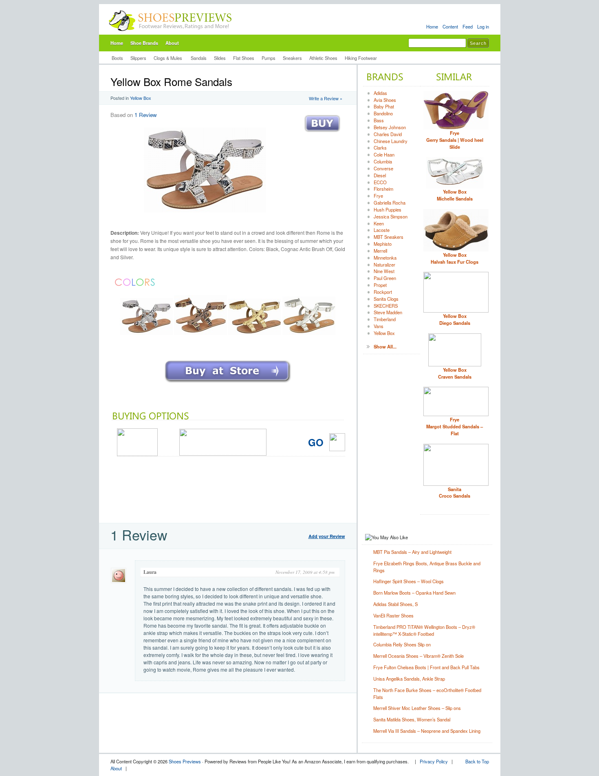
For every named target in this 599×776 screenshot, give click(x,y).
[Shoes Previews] (170, 33)
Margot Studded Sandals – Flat (454, 426)
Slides (220, 58)
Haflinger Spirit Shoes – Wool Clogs (408, 581)
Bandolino (383, 113)
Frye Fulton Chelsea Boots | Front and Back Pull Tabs (426, 667)
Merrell (380, 250)
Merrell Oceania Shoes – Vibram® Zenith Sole (418, 656)
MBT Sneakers (388, 237)
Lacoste (382, 230)
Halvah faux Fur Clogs (454, 258)
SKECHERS (386, 305)
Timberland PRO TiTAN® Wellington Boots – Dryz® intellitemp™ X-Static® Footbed (424, 630)
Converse (383, 168)
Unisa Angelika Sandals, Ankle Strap (409, 678)
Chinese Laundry (390, 141)
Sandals (198, 58)
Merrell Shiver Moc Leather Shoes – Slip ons (417, 708)
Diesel (380, 175)
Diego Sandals (454, 319)
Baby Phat (384, 106)
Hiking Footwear (361, 58)
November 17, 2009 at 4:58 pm (305, 572)
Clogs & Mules (168, 58)
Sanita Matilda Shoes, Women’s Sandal (411, 719)
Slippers (138, 58)
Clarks (380, 147)
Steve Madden (388, 312)
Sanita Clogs (386, 298)
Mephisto (383, 243)
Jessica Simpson (390, 216)
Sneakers (292, 58)
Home (432, 26)
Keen (379, 223)
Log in (483, 26)
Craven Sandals (454, 373)
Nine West (384, 271)
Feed (467, 26)
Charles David (388, 134)
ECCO (380, 182)
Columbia (383, 161)
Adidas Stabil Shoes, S (395, 604)
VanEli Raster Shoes (393, 615)
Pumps (268, 58)
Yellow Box (140, 98)
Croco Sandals (454, 492)
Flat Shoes (243, 58)
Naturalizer (384, 264)
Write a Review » (325, 98)
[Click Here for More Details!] (227, 383)
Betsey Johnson (390, 127)
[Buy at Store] (322, 134)
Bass (379, 120)
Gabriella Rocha (389, 202)
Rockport (383, 292)
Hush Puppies (387, 209)
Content (450, 26)
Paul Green (385, 278)
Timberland (385, 319)
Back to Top (477, 761)
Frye (378, 195)
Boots (117, 58)
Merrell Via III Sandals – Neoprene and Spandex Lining (426, 731)
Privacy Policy (434, 761)
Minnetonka (385, 257)
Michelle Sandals (455, 195)
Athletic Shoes (323, 58)
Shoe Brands (144, 43)
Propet (380, 285)
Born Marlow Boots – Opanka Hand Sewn (414, 592)
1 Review (145, 115)
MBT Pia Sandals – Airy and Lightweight (412, 552)
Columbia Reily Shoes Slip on (402, 644)
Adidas (380, 93)
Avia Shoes (385, 100)
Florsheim (383, 188)
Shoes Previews (185, 761)
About (172, 43)
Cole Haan (384, 154)
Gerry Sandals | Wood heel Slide (454, 140)
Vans (378, 326)
